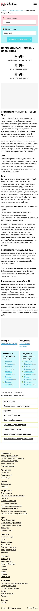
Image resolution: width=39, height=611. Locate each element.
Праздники (5, 472)
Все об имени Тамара (9, 344)
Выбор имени (6, 484)
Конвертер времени (8, 550)
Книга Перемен (6, 561)
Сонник (3, 602)
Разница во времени (8, 547)
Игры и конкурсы (7, 593)
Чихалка (4, 566)
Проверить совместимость (19, 39)
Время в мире (6, 544)
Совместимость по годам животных (18, 439)
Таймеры (4, 552)
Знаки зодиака (9, 401)
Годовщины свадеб (8, 466)
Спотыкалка (5, 577)
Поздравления (6, 475)
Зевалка (4, 574)
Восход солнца (6, 542)
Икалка (3, 572)
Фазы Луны (5, 528)
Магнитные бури (7, 537)
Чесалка (4, 569)
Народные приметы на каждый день (14, 583)
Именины (4, 487)
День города (5, 477)
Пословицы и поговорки (10, 588)
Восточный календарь (13, 420)
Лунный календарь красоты (11, 525)
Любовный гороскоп (12, 415)
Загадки (4, 591)
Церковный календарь (9, 461)
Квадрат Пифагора (8, 564)
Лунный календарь (8, 520)
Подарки (4, 596)
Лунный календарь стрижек (11, 523)
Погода (3, 539)
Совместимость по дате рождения (17, 434)
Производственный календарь (12, 458)
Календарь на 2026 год (9, 456)
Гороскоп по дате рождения (15, 425)
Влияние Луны (6, 530)
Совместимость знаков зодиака (16, 406)
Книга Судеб (5, 559)
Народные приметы (8, 586)
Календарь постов (7, 463)
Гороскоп (7, 411)
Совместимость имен (12, 429)
